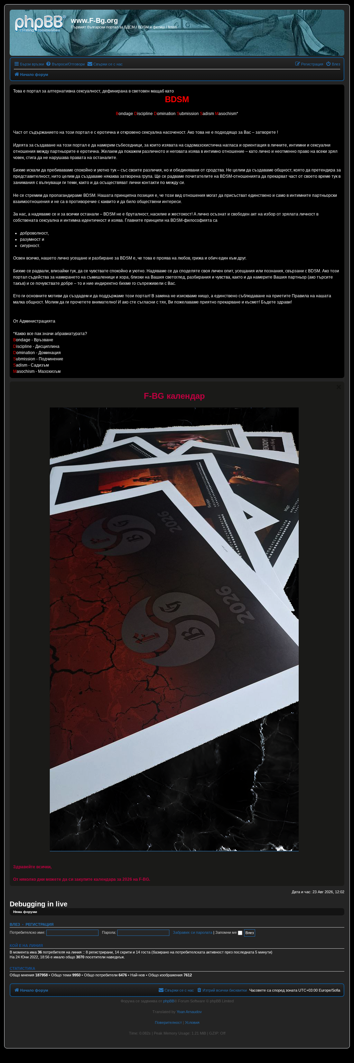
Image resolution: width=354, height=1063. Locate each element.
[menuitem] (65, 64)
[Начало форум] (41, 22)
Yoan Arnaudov (189, 1012)
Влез (15, 924)
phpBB (168, 1001)
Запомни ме (226, 932)
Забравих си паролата (192, 932)
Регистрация (40, 924)
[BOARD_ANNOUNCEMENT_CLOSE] (339, 387)
